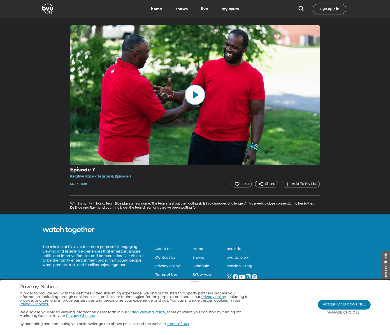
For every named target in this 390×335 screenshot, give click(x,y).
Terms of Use (166, 275)
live (204, 9)
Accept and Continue (344, 304)
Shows (198, 258)
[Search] (301, 9)
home (156, 9)
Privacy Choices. (34, 304)
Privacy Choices (80, 316)
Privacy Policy (167, 266)
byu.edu (234, 249)
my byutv (230, 9)
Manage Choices (343, 312)
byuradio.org (238, 258)
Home (198, 249)
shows (182, 9)
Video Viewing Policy (146, 312)
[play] (195, 95)
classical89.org (239, 266)
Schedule (201, 266)
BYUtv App (202, 275)
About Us (163, 249)
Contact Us (165, 258)
